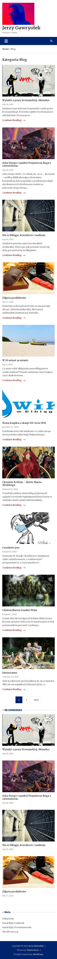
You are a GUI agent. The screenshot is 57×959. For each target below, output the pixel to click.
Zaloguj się (8, 918)
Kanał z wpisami (13, 923)
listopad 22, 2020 (10, 489)
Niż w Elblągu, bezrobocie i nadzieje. (24, 235)
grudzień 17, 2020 (10, 427)
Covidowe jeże (10, 547)
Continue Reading (12, 120)
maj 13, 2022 (7, 239)
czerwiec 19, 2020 (10, 676)
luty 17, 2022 (8, 301)
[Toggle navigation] (6, 41)
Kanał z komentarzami (16, 927)
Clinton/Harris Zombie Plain (19, 610)
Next (36, 699)
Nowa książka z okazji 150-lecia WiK (24, 423)
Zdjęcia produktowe (14, 297)
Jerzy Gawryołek (21, 28)
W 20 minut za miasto (15, 360)
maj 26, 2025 (7, 104)
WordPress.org (10, 931)
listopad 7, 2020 (9, 614)
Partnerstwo (9, 672)
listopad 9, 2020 (9, 551)
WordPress (38, 954)
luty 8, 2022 (7, 364)
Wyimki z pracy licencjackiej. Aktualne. (26, 100)
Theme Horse (33, 950)
